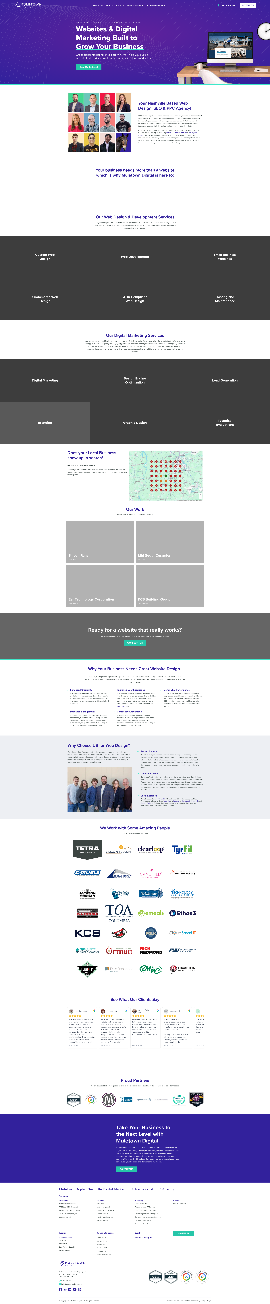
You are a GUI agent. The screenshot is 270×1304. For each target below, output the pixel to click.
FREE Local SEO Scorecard (68, 1207)
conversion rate (122, 706)
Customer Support (157, 5)
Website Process (64, 1250)
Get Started (248, 5)
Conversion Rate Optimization (145, 1224)
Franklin (176, 801)
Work (109, 5)
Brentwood (186, 801)
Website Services (103, 1220)
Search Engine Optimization (176, 133)
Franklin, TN (101, 1244)
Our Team (62, 1240)
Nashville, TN (101, 1251)
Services (97, 5)
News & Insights (135, 5)
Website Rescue (102, 1214)
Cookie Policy (195, 1301)
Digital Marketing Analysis (68, 1214)
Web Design (101, 1203)
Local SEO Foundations (143, 1220)
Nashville (166, 801)
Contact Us (183, 1233)
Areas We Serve (105, 1233)
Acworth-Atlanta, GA (104, 1254)
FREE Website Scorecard (67, 1203)
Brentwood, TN (102, 1248)
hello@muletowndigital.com (71, 1284)
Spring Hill (194, 801)
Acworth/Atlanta (147, 803)
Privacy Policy (171, 1301)
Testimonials (63, 1243)
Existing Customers (179, 1203)
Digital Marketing (141, 1203)
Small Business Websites (105, 1210)
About (119, 5)
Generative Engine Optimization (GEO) (148, 1217)
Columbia (161, 799)
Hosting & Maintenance (105, 1217)
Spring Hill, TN (102, 1241)
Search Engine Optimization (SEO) (146, 1214)
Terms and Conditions (183, 1301)
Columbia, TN (101, 1238)
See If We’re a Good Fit (67, 1247)
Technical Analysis (65, 1217)
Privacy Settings (206, 1301)
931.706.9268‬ (228, 5)
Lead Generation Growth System (146, 1210)
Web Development (103, 1207)
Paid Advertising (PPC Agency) (145, 1207)
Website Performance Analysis (69, 1210)
